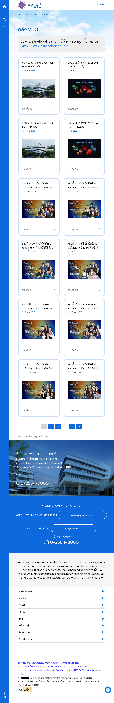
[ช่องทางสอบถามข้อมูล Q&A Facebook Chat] (107, 689)
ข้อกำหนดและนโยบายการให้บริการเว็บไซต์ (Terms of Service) (48, 663)
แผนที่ (19, 473)
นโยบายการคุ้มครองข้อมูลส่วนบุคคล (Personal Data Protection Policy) (54, 666)
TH (4, 26)
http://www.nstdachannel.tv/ (44, 45)
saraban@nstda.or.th (82, 515)
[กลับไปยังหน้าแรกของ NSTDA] (4, 6)
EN (4, 31)
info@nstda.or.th (73, 528)
